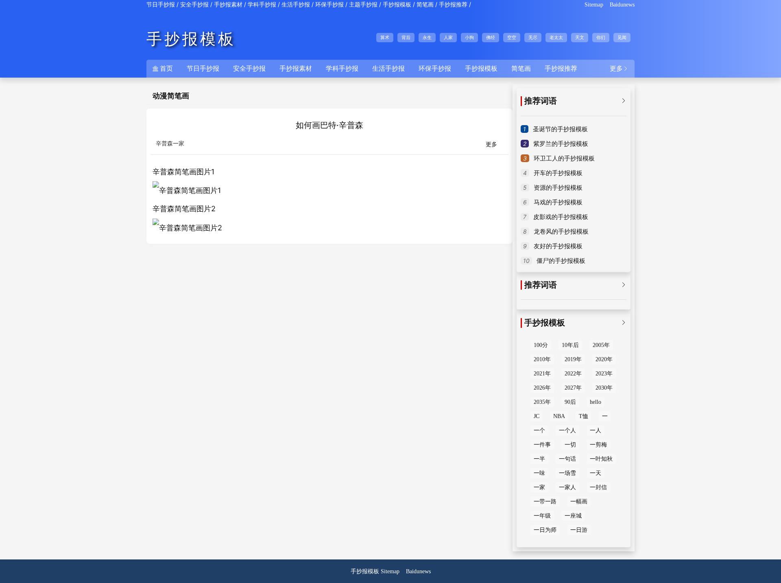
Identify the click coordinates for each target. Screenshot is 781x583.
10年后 (570, 345)
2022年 (573, 374)
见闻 (621, 37)
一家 (539, 487)
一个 (539, 430)
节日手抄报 (160, 5)
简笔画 (425, 5)
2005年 (601, 345)
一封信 (598, 487)
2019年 (573, 359)
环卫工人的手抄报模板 (564, 158)
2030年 (604, 388)
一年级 (542, 516)
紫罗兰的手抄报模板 (560, 144)
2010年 (542, 359)
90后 (570, 402)
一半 (539, 459)
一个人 (567, 430)
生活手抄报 (295, 5)
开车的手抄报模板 (558, 173)
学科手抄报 (262, 5)
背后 (405, 37)
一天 (595, 473)
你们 (600, 37)
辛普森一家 (170, 144)
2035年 (542, 402)
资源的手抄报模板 (558, 187)
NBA (559, 416)
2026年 (542, 388)
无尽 (532, 37)
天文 (579, 37)
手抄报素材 (228, 5)
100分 (541, 345)
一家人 (567, 487)
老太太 (556, 37)
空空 (511, 37)
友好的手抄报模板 (558, 246)
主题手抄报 (363, 5)
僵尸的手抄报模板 (561, 261)
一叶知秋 (601, 459)
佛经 (490, 37)
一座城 (573, 516)
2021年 (542, 374)
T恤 (583, 416)
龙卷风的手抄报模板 (561, 231)
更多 (619, 68)
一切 (570, 445)
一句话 (567, 459)
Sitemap (594, 5)
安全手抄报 (194, 5)
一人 (595, 430)
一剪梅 (598, 445)
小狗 (469, 37)
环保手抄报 (329, 5)
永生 (427, 37)
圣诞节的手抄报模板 (560, 129)
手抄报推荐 (453, 5)
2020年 (604, 359)
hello (595, 402)
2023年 (604, 374)
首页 (163, 68)
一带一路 (545, 501)
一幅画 (578, 501)
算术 (384, 37)
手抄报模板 (397, 5)
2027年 (573, 388)
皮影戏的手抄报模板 (560, 217)
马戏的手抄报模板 (558, 202)
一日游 (578, 530)
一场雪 (567, 473)
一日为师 (545, 530)
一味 (539, 473)
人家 (448, 37)
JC (536, 416)
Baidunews (622, 5)
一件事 (542, 445)
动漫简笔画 (171, 96)
